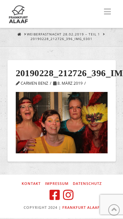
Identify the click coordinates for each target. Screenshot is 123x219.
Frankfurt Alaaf (81, 207)
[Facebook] (55, 195)
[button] (107, 11)
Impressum (57, 183)
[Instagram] (68, 195)
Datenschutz (87, 183)
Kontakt (31, 183)
